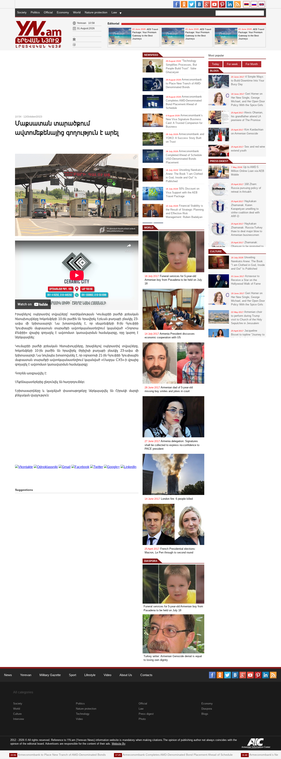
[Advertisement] (76, 83)
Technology (82, 713)
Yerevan (25, 675)
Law (114, 12)
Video (107, 675)
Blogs (214, 70)
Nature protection (96, 12)
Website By (118, 743)
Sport (72, 675)
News (8, 675)
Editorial (113, 23)
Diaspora (150, 561)
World (77, 12)
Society (22, 12)
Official (48, 12)
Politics (35, 12)
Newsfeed (151, 55)
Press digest (219, 161)
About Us (126, 675)
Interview (18, 719)
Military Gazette (50, 675)
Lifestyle (89, 675)
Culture (216, 251)
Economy (63, 12)
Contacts (146, 675)
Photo (142, 719)
